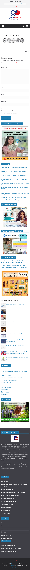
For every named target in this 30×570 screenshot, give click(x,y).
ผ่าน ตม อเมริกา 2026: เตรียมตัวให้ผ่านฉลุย (10, 200)
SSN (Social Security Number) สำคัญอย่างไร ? (16, 334)
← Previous (4, 48)
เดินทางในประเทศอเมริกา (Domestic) (9, 265)
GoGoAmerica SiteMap (6, 538)
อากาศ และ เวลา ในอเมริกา (11, 322)
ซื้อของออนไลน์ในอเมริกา (6, 375)
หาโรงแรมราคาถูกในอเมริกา (7, 382)
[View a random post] (27, 26)
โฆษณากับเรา (4, 532)
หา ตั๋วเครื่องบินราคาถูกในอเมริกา (8, 385)
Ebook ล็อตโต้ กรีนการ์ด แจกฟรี (8, 551)
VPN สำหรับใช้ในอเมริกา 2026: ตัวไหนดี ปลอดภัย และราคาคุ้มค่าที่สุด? (16, 4)
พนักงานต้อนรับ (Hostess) (12, 328)
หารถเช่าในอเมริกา (5, 394)
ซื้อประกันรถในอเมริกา (5, 390)
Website (3, 101)
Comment (4, 67)
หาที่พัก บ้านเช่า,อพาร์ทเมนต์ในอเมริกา (9, 380)
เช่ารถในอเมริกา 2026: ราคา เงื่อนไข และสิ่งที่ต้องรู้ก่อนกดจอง (14, 197)
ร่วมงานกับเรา (4, 529)
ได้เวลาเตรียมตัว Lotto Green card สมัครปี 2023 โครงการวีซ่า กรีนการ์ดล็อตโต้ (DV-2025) (16, 352)
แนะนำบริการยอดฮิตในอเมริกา (8, 545)
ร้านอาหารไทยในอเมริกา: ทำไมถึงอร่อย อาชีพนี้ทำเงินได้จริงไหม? (14, 191)
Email (3, 94)
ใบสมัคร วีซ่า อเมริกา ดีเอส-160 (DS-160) (15, 346)
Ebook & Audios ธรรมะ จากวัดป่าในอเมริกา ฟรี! (12, 548)
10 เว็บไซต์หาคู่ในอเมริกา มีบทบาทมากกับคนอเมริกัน (16, 310)
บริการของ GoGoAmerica (7, 535)
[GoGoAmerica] (3, 26)
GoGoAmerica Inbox (6, 526)
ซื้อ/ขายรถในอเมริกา (5, 392)
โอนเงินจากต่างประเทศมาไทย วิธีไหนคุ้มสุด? (15, 304)
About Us (3, 523)
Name (3, 87)
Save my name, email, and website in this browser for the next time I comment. (14, 112)
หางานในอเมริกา (9, 316)
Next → (27, 51)
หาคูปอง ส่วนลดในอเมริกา (6, 387)
